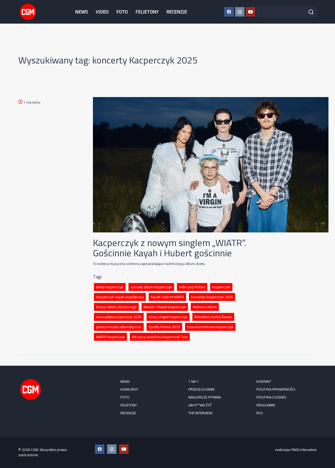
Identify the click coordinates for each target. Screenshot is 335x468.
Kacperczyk (221, 287)
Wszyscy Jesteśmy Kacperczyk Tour (160, 336)
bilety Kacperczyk (110, 287)
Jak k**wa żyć (200, 405)
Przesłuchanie (201, 389)
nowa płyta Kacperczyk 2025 (119, 316)
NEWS (81, 11)
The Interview (200, 412)
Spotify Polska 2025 (164, 326)
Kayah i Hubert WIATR (167, 297)
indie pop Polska (192, 287)
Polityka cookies (271, 397)
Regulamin (265, 405)
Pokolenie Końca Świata (213, 316)
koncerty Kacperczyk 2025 (212, 297)
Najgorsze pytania (204, 397)
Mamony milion (205, 307)
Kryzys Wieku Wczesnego (116, 307)
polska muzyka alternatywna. (119, 326)
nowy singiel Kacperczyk (168, 316)
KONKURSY (129, 389)
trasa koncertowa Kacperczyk (210, 326)
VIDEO (102, 11)
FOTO (122, 11)
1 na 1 (193, 381)
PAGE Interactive (304, 449)
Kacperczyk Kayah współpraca (120, 297)
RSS (259, 412)
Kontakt (263, 381)
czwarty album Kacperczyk (151, 287)
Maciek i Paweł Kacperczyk (165, 307)
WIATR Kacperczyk (110, 336)
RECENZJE (176, 11)
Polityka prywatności (275, 389)
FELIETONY (147, 11)
